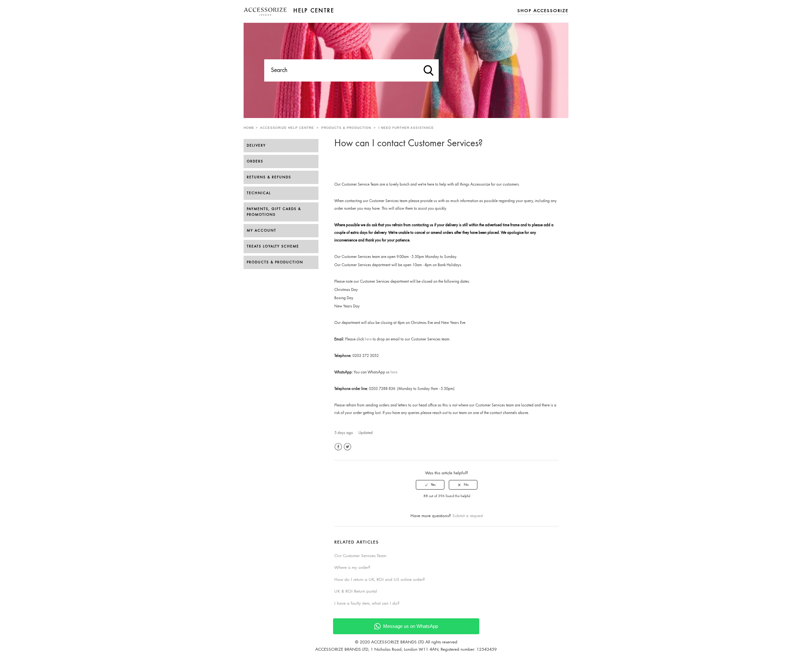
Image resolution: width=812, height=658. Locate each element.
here (368, 340)
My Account (261, 231)
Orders (255, 161)
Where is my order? (352, 567)
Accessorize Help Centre (287, 127)
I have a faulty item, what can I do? (367, 603)
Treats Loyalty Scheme (273, 246)
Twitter (347, 447)
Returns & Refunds (269, 177)
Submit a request (467, 516)
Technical (259, 193)
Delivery (256, 146)
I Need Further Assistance (406, 127)
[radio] (430, 485)
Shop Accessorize (542, 11)
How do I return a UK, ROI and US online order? (379, 579)
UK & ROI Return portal (355, 591)
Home (249, 127)
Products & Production (346, 127)
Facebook (338, 447)
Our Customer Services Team (360, 556)
